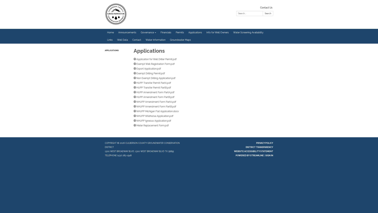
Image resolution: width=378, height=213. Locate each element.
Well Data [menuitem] (122, 39)
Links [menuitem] (110, 39)
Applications (112, 50)
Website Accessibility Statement (253, 151)
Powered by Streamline (250, 155)
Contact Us (266, 7)
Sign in (269, 155)
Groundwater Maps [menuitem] (180, 39)
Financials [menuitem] (166, 32)
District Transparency (259, 147)
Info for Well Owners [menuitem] (217, 32)
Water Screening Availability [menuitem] (248, 32)
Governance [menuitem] (147, 32)
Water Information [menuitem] (156, 39)
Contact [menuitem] (136, 39)
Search (268, 13)
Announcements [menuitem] (127, 32)
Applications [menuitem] (195, 32)
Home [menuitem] (110, 32)
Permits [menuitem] (180, 32)
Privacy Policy (264, 143)
